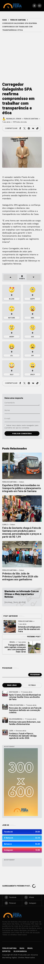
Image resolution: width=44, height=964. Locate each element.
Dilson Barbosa (15, 719)
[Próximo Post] (34, 647)
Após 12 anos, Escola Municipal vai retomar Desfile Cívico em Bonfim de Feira (25, 697)
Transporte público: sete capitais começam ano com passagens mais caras (15, 648)
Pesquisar (35, 674)
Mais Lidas (12, 685)
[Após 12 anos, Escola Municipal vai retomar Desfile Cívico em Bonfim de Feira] (5, 694)
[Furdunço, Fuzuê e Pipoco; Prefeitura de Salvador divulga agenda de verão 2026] (5, 732)
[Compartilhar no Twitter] (24, 128)
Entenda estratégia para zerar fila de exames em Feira (29, 629)
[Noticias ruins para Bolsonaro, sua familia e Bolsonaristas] (5, 720)
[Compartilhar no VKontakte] (33, 128)
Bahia (22, 948)
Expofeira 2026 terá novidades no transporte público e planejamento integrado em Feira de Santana (21, 488)
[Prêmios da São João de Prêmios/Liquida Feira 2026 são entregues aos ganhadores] (22, 554)
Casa (4, 20)
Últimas (32, 685)
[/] (34, 5)
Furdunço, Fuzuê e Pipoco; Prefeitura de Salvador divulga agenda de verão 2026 (23, 736)
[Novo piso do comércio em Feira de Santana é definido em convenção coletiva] (5, 707)
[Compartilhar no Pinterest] (29, 128)
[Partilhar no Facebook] (20, 128)
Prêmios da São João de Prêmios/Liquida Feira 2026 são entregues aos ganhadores (20, 576)
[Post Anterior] (9, 626)
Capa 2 (5, 524)
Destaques (13, 692)
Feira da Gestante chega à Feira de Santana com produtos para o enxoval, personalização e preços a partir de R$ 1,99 (21, 532)
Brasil (12, 642)
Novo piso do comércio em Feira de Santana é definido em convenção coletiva (25, 710)
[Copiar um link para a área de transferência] (37, 128)
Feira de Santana (18, 20)
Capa (11, 731)
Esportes (6, 951)
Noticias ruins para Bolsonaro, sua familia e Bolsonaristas (24, 723)
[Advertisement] (22, 55)
